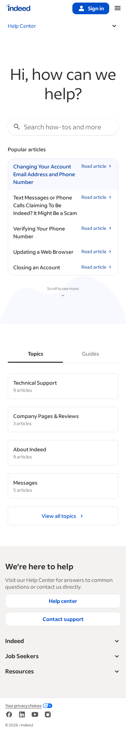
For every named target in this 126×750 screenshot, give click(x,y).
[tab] (35, 354)
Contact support (63, 619)
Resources (19, 671)
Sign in (96, 8)
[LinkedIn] (22, 716)
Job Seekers (22, 656)
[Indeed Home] (18, 8)
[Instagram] (48, 716)
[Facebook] (9, 716)
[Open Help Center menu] (114, 26)
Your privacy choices (23, 705)
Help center (63, 600)
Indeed (14, 641)
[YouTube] (35, 716)
